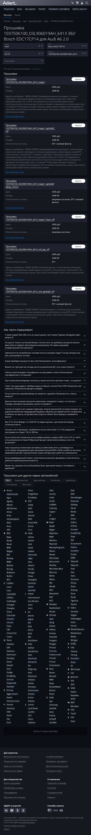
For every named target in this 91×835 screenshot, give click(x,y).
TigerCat (74, 600)
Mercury (53, 572)
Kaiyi (30, 644)
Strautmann (76, 543)
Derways (10, 658)
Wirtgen (74, 640)
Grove (30, 526)
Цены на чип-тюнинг (13, 766)
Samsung (53, 704)
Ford (9, 722)
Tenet (73, 586)
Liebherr (32, 722)
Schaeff (52, 719)
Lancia (31, 704)
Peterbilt (53, 637)
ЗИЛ (72, 684)
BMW (9, 561)
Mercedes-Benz (56, 568)
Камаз (73, 691)
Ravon (52, 672)
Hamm (31, 540)
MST (51, 597)
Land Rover (33, 708)
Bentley (10, 558)
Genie (30, 512)
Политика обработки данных (14, 826)
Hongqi (31, 572)
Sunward (75, 550)
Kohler (31, 683)
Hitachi (31, 565)
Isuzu (30, 604)
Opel (51, 619)
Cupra (9, 636)
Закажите (37, 69)
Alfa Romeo (12, 508)
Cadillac (10, 583)
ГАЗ (72, 673)
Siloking (74, 504)
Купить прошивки (81, 9)
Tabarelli (74, 561)
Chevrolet (11, 615)
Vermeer (74, 611)
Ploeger (52, 644)
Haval (30, 547)
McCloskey (54, 558)
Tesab (73, 597)
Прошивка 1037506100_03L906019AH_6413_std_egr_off (27, 248)
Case (9, 590)
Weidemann (76, 633)
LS (50, 515)
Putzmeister (54, 665)
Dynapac (10, 686)
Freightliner (33, 494)
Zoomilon (75, 658)
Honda (31, 569)
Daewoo (10, 644)
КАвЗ (73, 688)
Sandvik (52, 708)
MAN (51, 536)
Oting (51, 622)
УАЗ (72, 717)
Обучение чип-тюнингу (14, 797)
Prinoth (52, 658)
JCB (29, 622)
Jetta (30, 633)
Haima (31, 537)
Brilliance (11, 572)
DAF (8, 647)
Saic (51, 701)
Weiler (73, 636)
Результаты (9, 9)
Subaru (74, 547)
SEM (72, 494)
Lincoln (52, 494)
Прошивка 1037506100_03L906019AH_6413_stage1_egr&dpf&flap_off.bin (30, 183)
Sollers (74, 522)
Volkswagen (76, 618)
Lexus (30, 719)
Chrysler (10, 619)
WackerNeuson (77, 629)
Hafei (30, 533)
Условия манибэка (54, 756)
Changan (11, 604)
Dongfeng (11, 676)
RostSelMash (55, 686)
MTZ (51, 600)
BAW (9, 547)
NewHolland (54, 608)
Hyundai (31, 590)
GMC (30, 519)
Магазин (8, 15)
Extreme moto (13, 701)
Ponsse (52, 647)
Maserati (53, 544)
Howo (30, 576)
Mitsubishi (54, 593)
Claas (9, 626)
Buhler (10, 576)
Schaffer (53, 722)
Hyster (31, 586)
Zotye (73, 662)
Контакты (51, 788)
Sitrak (73, 508)
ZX (72, 665)
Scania (52, 715)
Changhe (11, 608)
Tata (72, 572)
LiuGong (53, 508)
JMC (29, 637)
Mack (51, 522)
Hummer (32, 583)
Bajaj (9, 537)
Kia (29, 665)
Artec (9, 515)
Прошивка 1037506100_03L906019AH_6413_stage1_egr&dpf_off (30, 128)
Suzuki (73, 554)
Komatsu (32, 686)
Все (8, 480)
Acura (9, 490)
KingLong (32, 669)
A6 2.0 (46, 21)
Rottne (52, 690)
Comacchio (12, 633)
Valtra (73, 607)
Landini (31, 712)
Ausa (9, 526)
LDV (30, 715)
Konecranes (33, 690)
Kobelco (31, 679)
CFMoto (10, 597)
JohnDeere (32, 640)
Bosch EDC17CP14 (35, 21)
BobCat (10, 565)
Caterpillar (11, 594)
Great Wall (32, 522)
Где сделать (30, 9)
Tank (73, 568)
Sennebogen (76, 497)
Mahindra (53, 533)
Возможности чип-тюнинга (16, 756)
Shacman (75, 501)
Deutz (9, 661)
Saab (51, 697)
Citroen (10, 622)
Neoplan (53, 604)
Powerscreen (55, 654)
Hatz (30, 544)
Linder (52, 501)
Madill (52, 526)
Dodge (10, 672)
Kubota (31, 701)
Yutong (74, 654)
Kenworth (32, 662)
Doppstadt (11, 683)
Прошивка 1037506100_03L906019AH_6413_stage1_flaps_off (30, 218)
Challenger (11, 601)
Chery (9, 611)
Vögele (74, 615)
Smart (73, 518)
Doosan (10, 679)
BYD (8, 579)
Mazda (52, 554)
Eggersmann (12, 694)
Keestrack (32, 658)
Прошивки (17, 21)
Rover (52, 694)
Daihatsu (11, 651)
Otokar (52, 626)
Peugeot (53, 640)
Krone (30, 697)
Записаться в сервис (13, 771)
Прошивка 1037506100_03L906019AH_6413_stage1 (25, 81)
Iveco (30, 608)
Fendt (9, 715)
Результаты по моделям (15, 761)
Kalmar (31, 647)
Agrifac (10, 501)
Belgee (10, 551)
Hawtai (31, 551)
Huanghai (32, 579)
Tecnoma (75, 579)
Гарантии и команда (56, 783)
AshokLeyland (13, 519)
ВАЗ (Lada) (75, 669)
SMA (73, 515)
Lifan (51, 490)
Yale (72, 647)
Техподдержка (10, 792)
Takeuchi (74, 565)
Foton (30, 490)
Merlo (52, 575)
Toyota (74, 604)
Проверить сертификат (59, 9)
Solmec (74, 526)
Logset (52, 511)
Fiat (8, 719)
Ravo (51, 668)
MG (50, 583)
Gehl (30, 508)
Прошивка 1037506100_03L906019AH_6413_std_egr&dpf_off (30, 290)
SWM (73, 557)
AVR (8, 529)
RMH (51, 679)
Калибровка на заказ (13, 788)
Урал (73, 721)
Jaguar (31, 619)
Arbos (9, 512)
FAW (9, 712)
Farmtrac (11, 708)
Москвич (75, 706)
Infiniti (31, 593)
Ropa (51, 683)
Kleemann (32, 676)
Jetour (30, 629)
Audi (24, 21)
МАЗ (73, 702)
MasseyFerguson (56, 547)
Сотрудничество (54, 792)
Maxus (52, 551)
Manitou (53, 540)
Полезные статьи (54, 771)
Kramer (31, 694)
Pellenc (52, 629)
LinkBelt (52, 504)
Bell (8, 554)
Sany (51, 712)
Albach (10, 504)
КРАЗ (73, 699)
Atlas (9, 522)
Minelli (52, 586)
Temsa (73, 583)
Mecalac (53, 565)
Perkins (52, 633)
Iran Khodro (33, 601)
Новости (51, 797)
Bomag (10, 569)
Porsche (53, 651)
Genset (31, 515)
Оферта (6, 829)
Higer (30, 558)
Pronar (52, 661)
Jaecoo (31, 615)
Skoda (73, 511)
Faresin (10, 704)
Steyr (73, 536)
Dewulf (10, 665)
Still (72, 540)
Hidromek (32, 554)
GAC (30, 501)
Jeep (30, 626)
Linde (51, 497)
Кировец (75, 695)
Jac (29, 611)
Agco (9, 497)
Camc (9, 587)
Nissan (52, 611)
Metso (52, 579)
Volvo (73, 622)
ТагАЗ (73, 713)
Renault (52, 676)
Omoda (52, 615)
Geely (30, 504)
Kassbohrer (33, 651)
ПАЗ (72, 709)
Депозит (74, 677)
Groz (30, 529)
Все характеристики (15, 116)
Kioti (30, 672)
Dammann (11, 654)
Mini (51, 590)
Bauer (9, 544)
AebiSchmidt (12, 494)
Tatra (73, 575)
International (34, 597)
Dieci (9, 668)
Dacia (9, 640)
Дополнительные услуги (57, 766)
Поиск (17, 15)
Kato (30, 654)
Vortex (74, 625)
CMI (8, 629)
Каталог (42, 9)
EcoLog (10, 690)
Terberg (74, 590)
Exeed (9, 697)
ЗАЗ (72, 680)
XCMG (73, 643)
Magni (52, 529)
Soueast (74, 529)
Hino (30, 561)
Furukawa (32, 497)
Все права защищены (27, 822)
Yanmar (74, 651)
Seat (73, 490)
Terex (73, 593)
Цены (19, 9)
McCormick (54, 561)
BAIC (9, 533)
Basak (9, 540)
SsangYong (75, 533)
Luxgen (52, 518)
